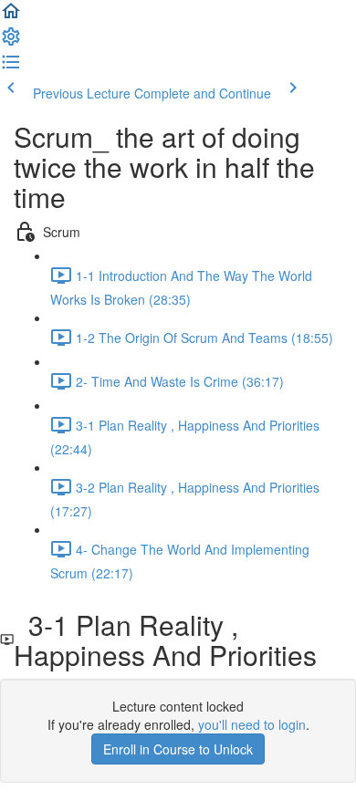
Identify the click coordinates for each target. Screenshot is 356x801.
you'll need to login (252, 724)
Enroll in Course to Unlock (178, 749)
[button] (11, 16)
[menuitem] (11, 42)
